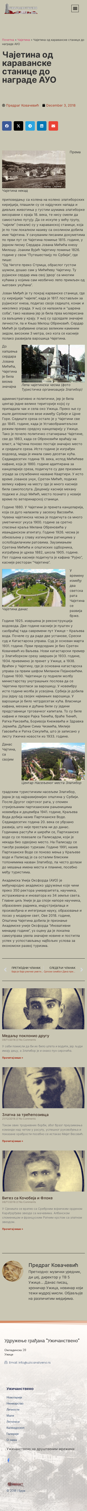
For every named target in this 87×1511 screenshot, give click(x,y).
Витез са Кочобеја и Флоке (27, 1198)
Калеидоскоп (15, 1428)
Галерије (13, 1434)
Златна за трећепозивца (25, 1114)
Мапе (10, 1415)
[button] (75, 8)
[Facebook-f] (8, 1460)
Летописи (13, 1422)
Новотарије (14, 1397)
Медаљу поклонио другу (25, 1036)
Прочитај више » (12, 1057)
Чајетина (23, 39)
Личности (13, 1409)
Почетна (8, 39)
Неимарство (15, 1403)
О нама (12, 1440)
